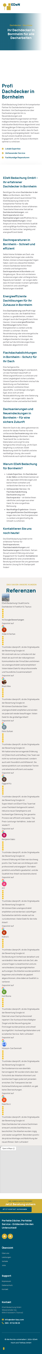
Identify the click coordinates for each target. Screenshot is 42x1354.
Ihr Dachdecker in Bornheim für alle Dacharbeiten (21, 34)
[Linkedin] (10, 1236)
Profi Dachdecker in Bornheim (18, 91)
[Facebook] (4, 1236)
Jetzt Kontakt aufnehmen (15, 1209)
